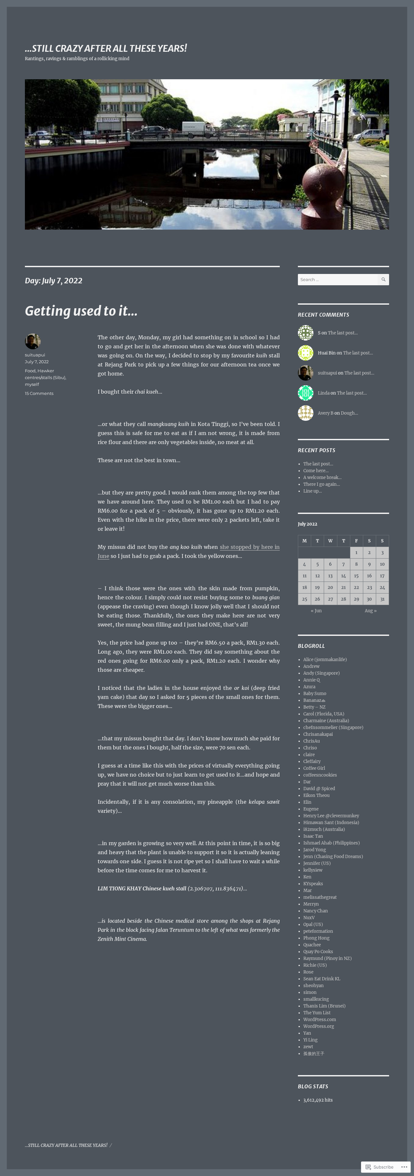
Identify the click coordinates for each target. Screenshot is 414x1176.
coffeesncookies (320, 775)
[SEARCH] (383, 279)
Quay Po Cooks (318, 951)
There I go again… (321, 484)
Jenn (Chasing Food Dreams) (333, 856)
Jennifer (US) (317, 863)
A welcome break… (322, 477)
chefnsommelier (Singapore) (333, 727)
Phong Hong (316, 938)
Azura (309, 687)
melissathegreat (320, 897)
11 (305, 576)
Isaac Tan (313, 836)
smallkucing (316, 999)
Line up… (312, 491)
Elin (307, 802)
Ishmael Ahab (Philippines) (331, 843)
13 (330, 576)
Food (30, 370)
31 (382, 599)
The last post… (343, 333)
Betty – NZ (314, 707)
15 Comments (39, 393)
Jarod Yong (314, 850)
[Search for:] (337, 279)
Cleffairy (312, 761)
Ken (307, 877)
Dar (307, 782)
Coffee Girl (314, 768)
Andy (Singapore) (321, 673)
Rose (308, 972)
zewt (308, 1047)
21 (343, 587)
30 (369, 599)
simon (310, 992)
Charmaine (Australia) (326, 721)
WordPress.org (318, 1026)
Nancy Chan (315, 911)
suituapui (35, 354)
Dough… (349, 413)
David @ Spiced (319, 788)
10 (382, 564)
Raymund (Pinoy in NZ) (327, 958)
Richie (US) (315, 965)
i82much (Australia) (324, 829)
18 (304, 587)
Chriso (310, 748)
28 (343, 599)
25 (304, 599)
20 (330, 587)
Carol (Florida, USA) (323, 714)
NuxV (309, 917)
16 (369, 576)
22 (356, 587)
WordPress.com (319, 1019)
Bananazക (314, 700)
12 (317, 576)
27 (330, 599)
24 (382, 587)
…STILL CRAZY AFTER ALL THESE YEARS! (106, 48)
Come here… (316, 471)
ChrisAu (311, 741)
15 (356, 576)
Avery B (325, 413)
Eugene (311, 809)
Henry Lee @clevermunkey (331, 816)
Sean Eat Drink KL (321, 979)
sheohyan (313, 985)
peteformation (318, 931)
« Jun (316, 611)
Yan (307, 1033)
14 (343, 576)
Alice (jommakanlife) (325, 659)
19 (317, 587)
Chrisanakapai (318, 734)
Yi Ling (310, 1040)
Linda (324, 393)
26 (317, 599)
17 (382, 576)
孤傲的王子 (313, 1053)
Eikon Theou (316, 795)
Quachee (312, 945)
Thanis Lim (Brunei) (324, 1006)
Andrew (311, 666)
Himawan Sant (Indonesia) (331, 822)
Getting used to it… (81, 311)
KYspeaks (313, 884)
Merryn (311, 904)
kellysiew (312, 870)
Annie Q (311, 680)
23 (369, 587)
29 (356, 599)
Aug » (371, 611)
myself (32, 384)
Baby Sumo (314, 693)
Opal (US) (313, 924)
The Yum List (317, 1013)
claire (309, 754)
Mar (307, 890)
